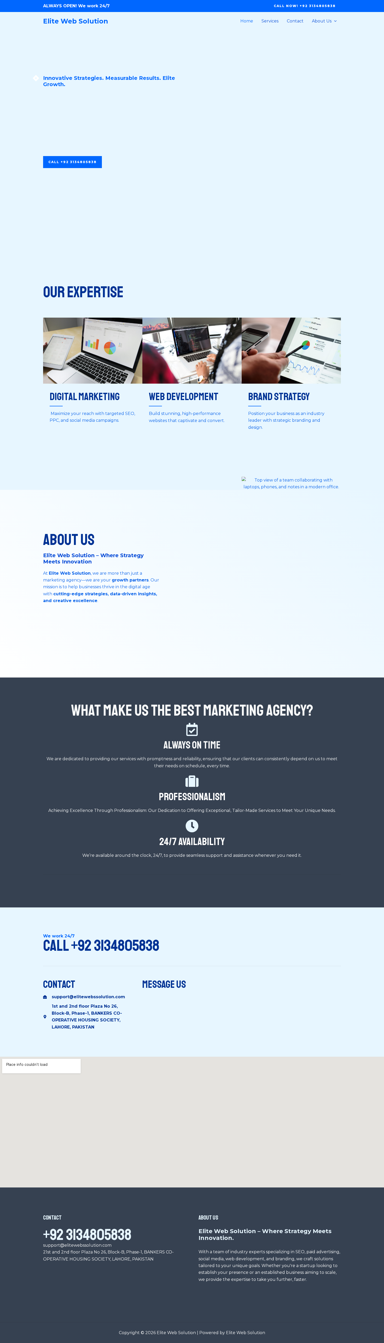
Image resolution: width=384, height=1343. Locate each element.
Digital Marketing (85, 396)
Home (246, 21)
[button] (305, 6)
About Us (321, 21)
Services (269, 21)
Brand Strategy (279, 396)
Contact (295, 21)
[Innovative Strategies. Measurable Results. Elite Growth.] (36, 78)
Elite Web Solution (75, 21)
